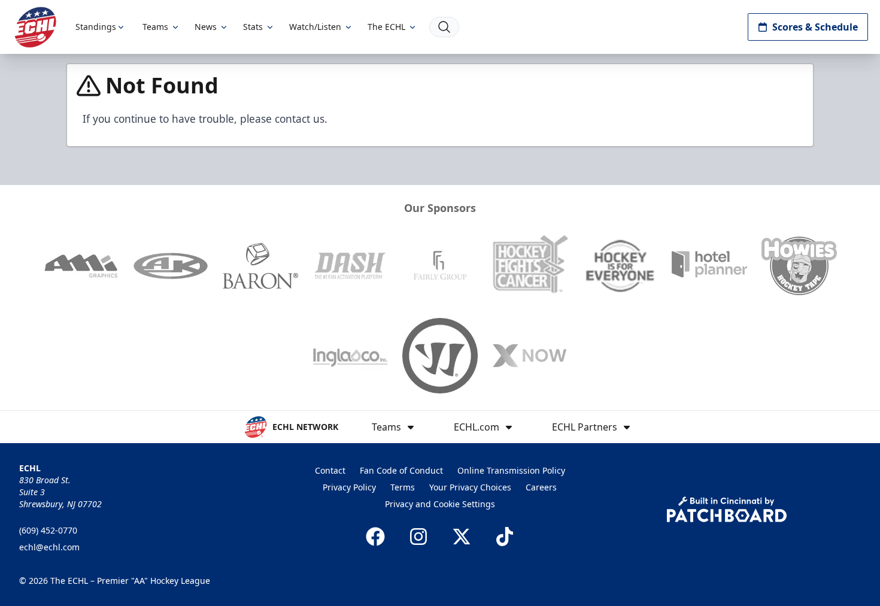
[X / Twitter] (461, 536)
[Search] (444, 27)
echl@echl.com (49, 547)
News (206, 26)
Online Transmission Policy (511, 470)
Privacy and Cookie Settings (440, 504)
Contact (330, 470)
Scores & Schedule (815, 27)
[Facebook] (375, 536)
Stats (253, 26)
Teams (155, 26)
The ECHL (386, 26)
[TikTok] (504, 536)
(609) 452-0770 (48, 530)
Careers (541, 487)
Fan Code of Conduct (401, 470)
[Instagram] (418, 536)
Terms (402, 487)
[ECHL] (35, 27)
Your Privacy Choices (470, 487)
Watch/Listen (315, 26)
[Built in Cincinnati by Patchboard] (727, 509)
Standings (95, 26)
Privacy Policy (349, 487)
